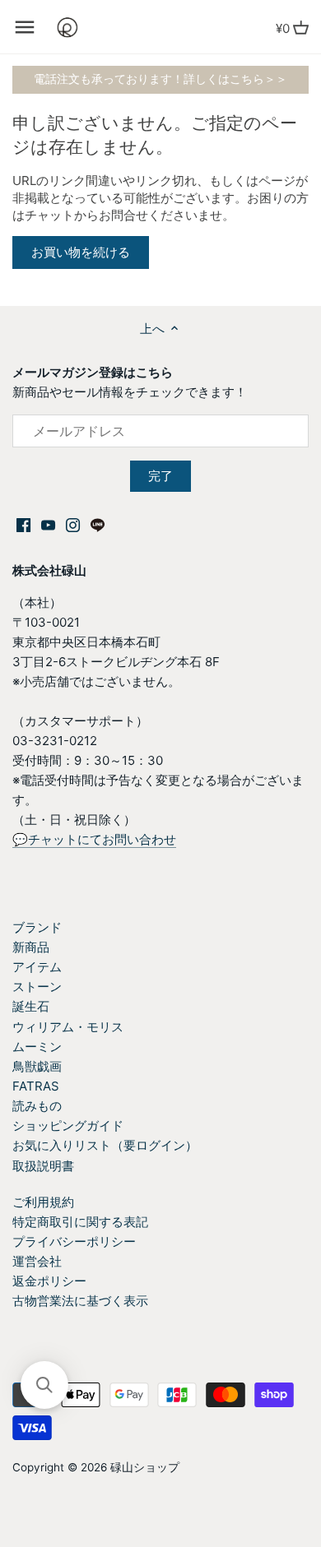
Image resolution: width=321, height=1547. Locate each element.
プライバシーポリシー (74, 1241)
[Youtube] (48, 524)
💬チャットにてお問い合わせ (94, 839)
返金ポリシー (49, 1281)
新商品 (30, 947)
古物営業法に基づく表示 (80, 1300)
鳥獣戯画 (37, 1066)
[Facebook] (23, 524)
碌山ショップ (144, 1467)
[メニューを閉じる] (24, 27)
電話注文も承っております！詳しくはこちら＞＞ (160, 79)
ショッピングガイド (67, 1125)
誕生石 (30, 1006)
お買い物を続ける (80, 252)
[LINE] (98, 524)
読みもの (37, 1106)
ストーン (37, 986)
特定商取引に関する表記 (80, 1222)
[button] (44, 1385)
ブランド (37, 927)
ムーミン (37, 1046)
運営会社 (37, 1261)
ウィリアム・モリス (67, 1027)
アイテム (37, 967)
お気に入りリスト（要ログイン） (105, 1145)
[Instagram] (73, 524)
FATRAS (35, 1086)
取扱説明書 (43, 1166)
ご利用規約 (43, 1202)
